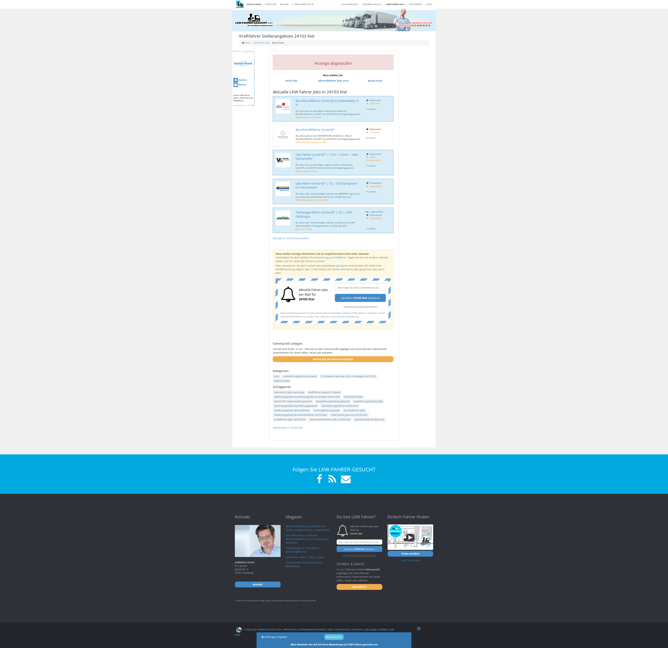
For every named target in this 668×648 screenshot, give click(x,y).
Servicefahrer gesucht (326, 410)
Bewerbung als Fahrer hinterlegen (333, 359)
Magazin (284, 4)
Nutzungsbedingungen (312, 629)
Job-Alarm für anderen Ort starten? (360, 306)
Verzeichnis (270, 4)
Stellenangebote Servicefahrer (291, 410)
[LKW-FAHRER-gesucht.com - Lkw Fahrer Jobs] (240, 4)
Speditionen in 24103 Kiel (288, 427)
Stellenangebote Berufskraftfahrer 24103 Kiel (300, 415)
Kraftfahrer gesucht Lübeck (324, 392)
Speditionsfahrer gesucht (369, 419)
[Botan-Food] (243, 63)
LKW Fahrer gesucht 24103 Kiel (349, 415)
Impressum (289, 629)
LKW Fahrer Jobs (261, 42)
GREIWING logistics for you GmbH (312, 200)
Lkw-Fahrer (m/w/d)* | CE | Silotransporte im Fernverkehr (326, 185)
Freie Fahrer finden (410, 560)
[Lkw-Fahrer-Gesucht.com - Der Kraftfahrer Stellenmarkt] (254, 20)
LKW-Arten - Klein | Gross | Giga (305, 557)
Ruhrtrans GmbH (304, 229)
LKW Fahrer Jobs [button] (349, 4)
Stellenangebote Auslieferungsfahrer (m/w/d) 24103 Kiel (307, 396)
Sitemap (383, 629)
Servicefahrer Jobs (354, 410)
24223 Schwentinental (373, 159)
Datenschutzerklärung (348, 316)
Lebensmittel (281, 380)
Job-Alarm (342, 265)
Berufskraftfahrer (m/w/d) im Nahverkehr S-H (327, 103)
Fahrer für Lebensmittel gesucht (293, 401)
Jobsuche (335, 637)
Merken (242, 79)
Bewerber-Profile (372, 4)
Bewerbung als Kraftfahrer (331, 257)
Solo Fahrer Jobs (353, 396)
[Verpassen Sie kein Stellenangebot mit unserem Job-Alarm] (345, 479)
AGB (330, 629)
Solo (276, 376)
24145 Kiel (375, 103)
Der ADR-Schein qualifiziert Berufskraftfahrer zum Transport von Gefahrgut (307, 539)
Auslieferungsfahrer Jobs (368, 401)
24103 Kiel (375, 132)
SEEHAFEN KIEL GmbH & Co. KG (311, 142)
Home (247, 42)
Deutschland (376, 186)
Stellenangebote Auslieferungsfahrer (295, 406)
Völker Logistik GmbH (306, 171)
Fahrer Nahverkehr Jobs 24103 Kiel (330, 419)
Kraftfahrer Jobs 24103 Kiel (289, 419)
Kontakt (357, 629)
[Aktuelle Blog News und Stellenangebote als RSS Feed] (332, 479)
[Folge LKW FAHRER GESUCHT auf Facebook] (319, 479)
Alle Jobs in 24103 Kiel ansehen (291, 238)
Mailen (242, 84)
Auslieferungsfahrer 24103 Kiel (340, 406)
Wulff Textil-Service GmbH (308, 117)
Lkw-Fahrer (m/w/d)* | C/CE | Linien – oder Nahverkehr (327, 156)
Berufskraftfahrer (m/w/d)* (315, 130)
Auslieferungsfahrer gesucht (332, 401)
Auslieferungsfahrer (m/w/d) (299, 376)
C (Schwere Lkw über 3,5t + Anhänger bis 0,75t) (348, 376)
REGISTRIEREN (415, 4)
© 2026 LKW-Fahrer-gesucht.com (262, 629)
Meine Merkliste (304, 4)
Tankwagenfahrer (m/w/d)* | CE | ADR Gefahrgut (324, 214)
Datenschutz (342, 629)
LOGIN (428, 4)
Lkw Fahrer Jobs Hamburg (289, 392)
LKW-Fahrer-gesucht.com (363, 644)
